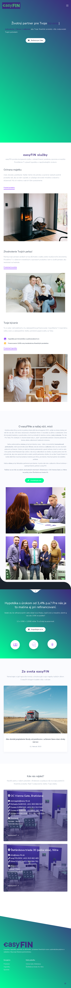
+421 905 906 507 (35, 804)
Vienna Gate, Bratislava (33, 964)
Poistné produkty (9, 188)
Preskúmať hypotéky (10, 348)
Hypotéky (7, 967)
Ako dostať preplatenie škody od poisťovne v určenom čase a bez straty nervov (35, 740)
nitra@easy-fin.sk (17, 855)
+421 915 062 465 (31, 858)
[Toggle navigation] (67, 5)
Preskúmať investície (10, 267)
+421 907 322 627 (36, 813)
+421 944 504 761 (30, 861)
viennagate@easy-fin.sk (20, 801)
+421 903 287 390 (35, 810)
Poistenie (7, 964)
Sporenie (6, 970)
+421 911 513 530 (35, 807)
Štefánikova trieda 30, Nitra (34, 967)
